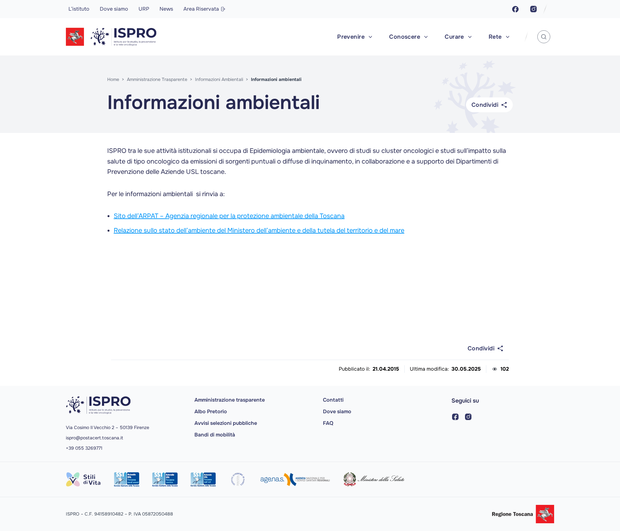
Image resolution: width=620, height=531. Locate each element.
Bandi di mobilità (214, 434)
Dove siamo (114, 8)
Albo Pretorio (210, 411)
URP (144, 8)
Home (113, 79)
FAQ (328, 423)
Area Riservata (201, 8)
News (166, 8)
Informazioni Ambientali (219, 79)
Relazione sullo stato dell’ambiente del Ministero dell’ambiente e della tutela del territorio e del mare (259, 230)
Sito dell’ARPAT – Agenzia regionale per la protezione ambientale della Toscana (229, 216)
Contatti (333, 399)
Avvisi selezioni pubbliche (225, 423)
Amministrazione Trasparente (157, 79)
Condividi (484, 104)
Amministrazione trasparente (229, 399)
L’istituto (78, 8)
